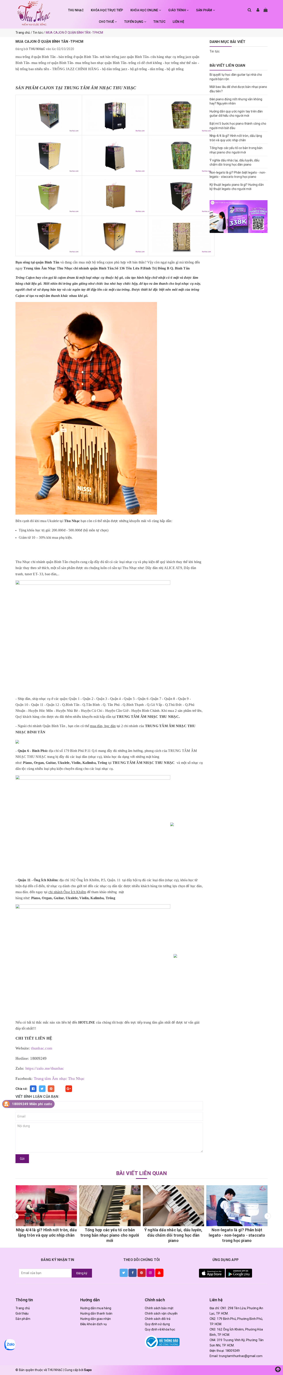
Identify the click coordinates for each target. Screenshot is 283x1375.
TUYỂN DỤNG (134, 21)
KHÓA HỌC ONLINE (144, 10)
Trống (102, 763)
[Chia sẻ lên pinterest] (51, 1088)
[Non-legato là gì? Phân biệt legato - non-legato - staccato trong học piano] (212, 1205)
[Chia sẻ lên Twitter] (42, 1088)
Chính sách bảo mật (159, 1308)
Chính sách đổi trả (158, 1319)
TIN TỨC (159, 21)
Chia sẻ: (21, 1088)
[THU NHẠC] (33, 13)
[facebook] (132, 1272)
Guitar (51, 763)
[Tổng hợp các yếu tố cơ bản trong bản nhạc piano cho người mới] (85, 1205)
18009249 (232, 1350)
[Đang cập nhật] (239, 216)
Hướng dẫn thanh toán (96, 1313)
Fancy (60, 1088)
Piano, (28, 763)
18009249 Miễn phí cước (32, 1104)
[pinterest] (142, 1272)
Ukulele (64, 763)
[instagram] (150, 1272)
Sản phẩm (22, 1319)
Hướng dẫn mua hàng (95, 1308)
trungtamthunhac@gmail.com (240, 1356)
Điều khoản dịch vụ (93, 1324)
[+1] (68, 1088)
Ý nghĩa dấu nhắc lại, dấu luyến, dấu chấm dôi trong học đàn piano (149, 1235)
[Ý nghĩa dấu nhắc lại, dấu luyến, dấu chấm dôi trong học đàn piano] (149, 1205)
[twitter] (124, 1272)
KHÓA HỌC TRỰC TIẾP (107, 10)
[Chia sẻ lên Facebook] (33, 1088)
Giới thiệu (22, 1313)
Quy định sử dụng (157, 1324)
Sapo (88, 1370)
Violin (76, 763)
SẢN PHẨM (204, 10)
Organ (39, 763)
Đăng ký (81, 1273)
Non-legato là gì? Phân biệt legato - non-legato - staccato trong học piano (212, 1235)
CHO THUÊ (107, 21)
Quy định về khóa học (160, 1329)
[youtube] (159, 1272)
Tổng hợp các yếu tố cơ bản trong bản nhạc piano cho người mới (85, 1235)
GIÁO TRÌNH (177, 10)
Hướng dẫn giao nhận (95, 1319)
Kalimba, (89, 763)
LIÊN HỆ (178, 21)
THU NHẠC (76, 10)
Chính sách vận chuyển (161, 1313)
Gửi (22, 1158)
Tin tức (215, 51)
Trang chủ (22, 1308)
